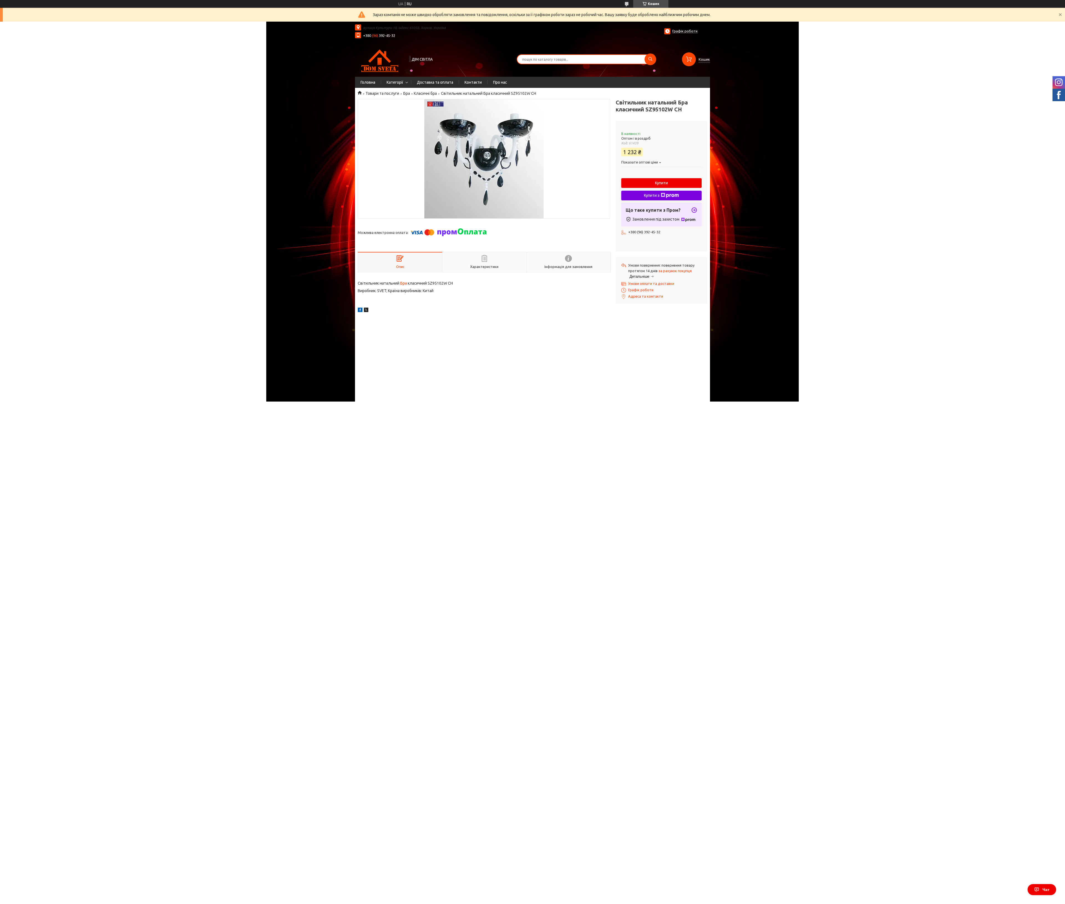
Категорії (395, 82)
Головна (368, 82)
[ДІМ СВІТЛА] (380, 59)
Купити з (652, 195)
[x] (366, 310)
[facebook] (360, 310)
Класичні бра (425, 93)
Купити (661, 183)
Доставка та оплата (435, 82)
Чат (1046, 889)
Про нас (500, 82)
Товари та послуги (382, 93)
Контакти (473, 82)
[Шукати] (650, 59)
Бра (406, 93)
